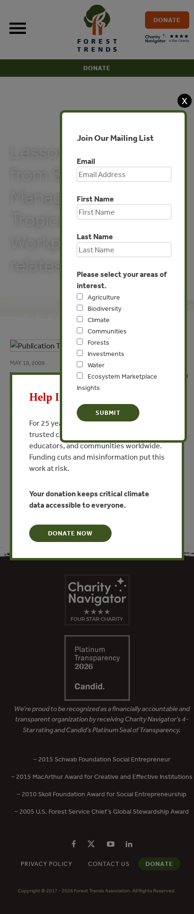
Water (96, 365)
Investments (106, 353)
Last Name (95, 236)
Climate (99, 319)
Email (86, 161)
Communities (107, 331)
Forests (98, 342)
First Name (95, 198)
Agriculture (104, 297)
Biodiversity (104, 308)
